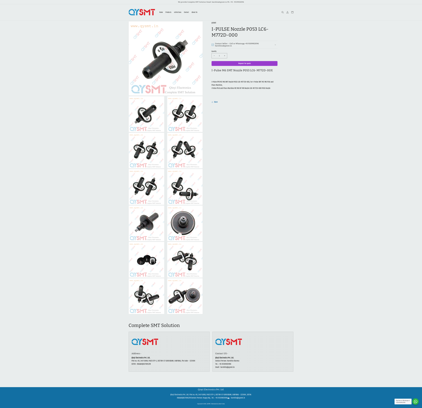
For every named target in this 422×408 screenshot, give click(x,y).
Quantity (214, 51)
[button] (282, 12)
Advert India (222, 403)
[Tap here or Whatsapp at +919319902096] (415, 401)
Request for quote (244, 63)
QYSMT (208, 403)
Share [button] (216, 102)
